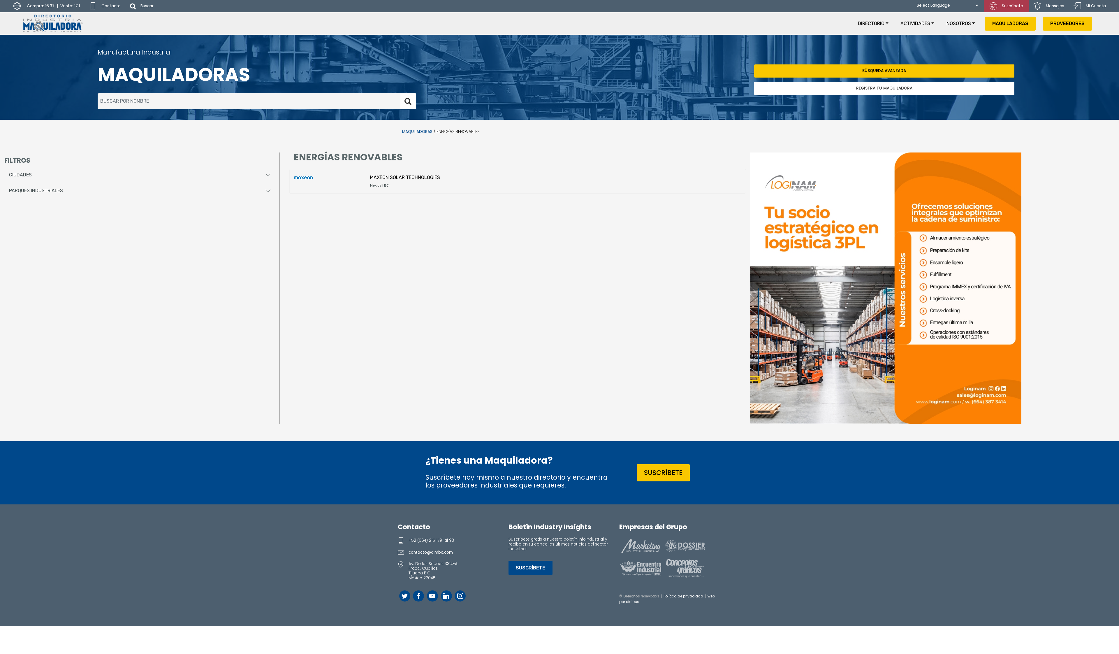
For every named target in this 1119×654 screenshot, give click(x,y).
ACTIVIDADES (915, 23)
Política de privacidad (683, 596)
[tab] (139, 175)
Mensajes (1055, 6)
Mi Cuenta (1096, 6)
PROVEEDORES (1067, 23)
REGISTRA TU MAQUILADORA (884, 88)
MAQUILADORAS (1010, 23)
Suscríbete (1012, 6)
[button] (139, 175)
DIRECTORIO (871, 23)
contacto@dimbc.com (431, 552)
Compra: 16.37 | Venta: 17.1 (53, 6)
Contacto (111, 6)
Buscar (147, 6)
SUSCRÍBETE (663, 472)
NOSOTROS (958, 23)
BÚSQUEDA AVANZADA (884, 70)
